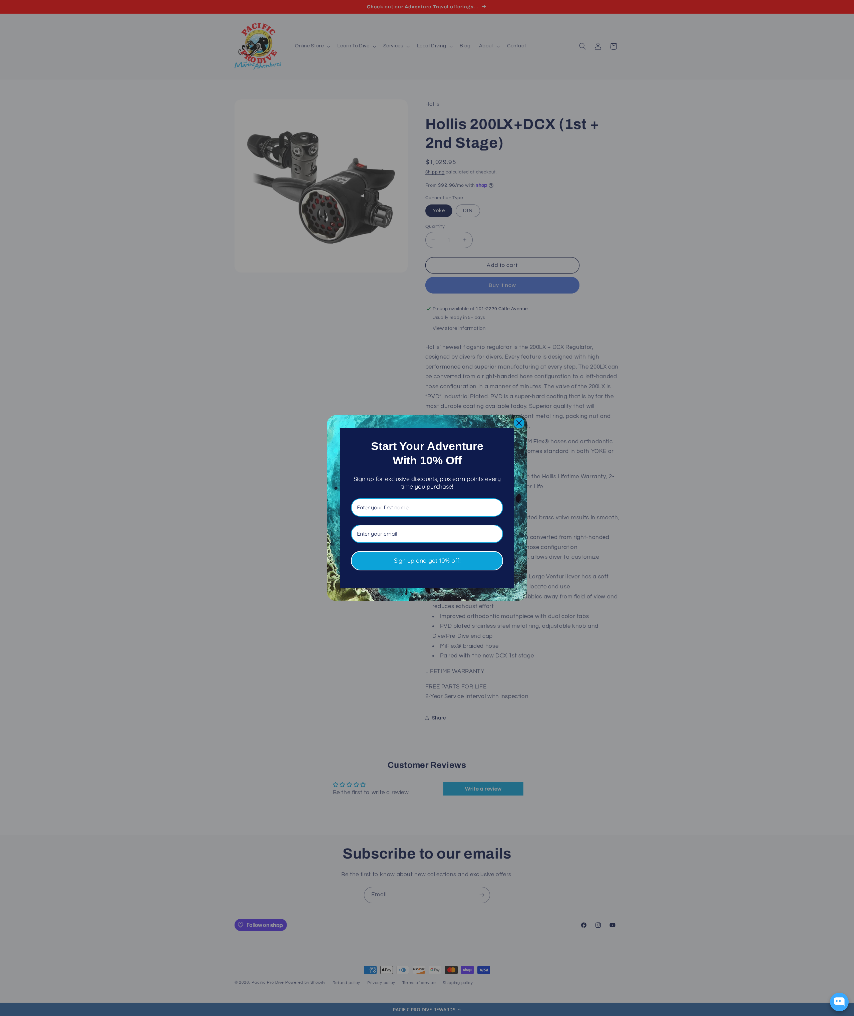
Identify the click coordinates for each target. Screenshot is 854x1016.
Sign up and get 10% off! (427, 560)
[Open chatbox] (839, 1002)
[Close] (519, 423)
